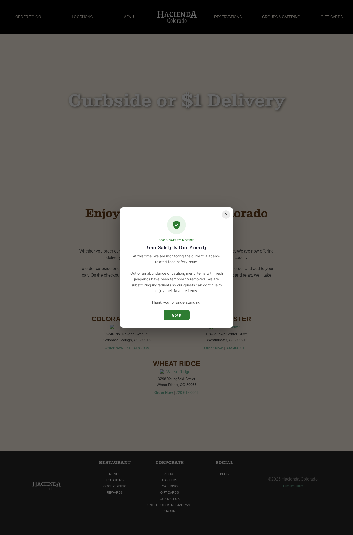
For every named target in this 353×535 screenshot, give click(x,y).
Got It (176, 315)
